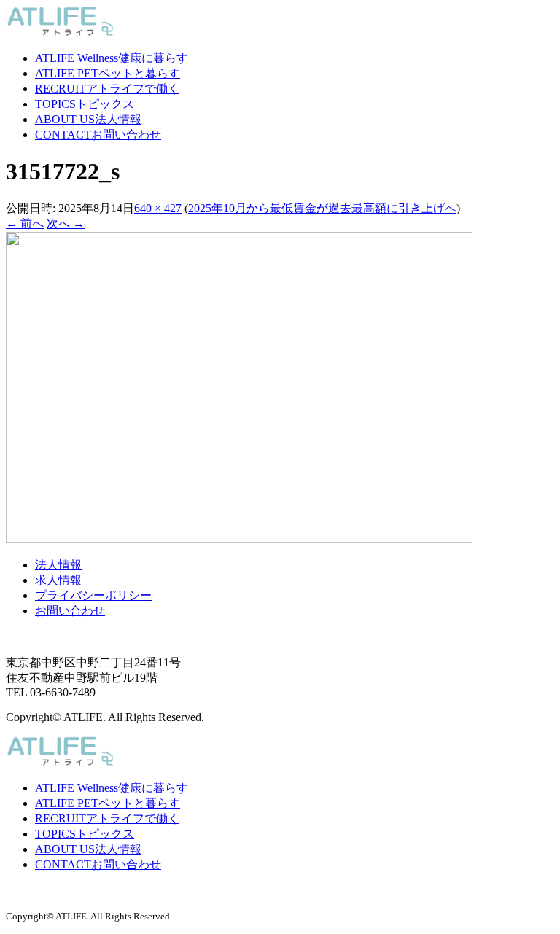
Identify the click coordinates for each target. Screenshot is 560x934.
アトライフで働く (107, 88)
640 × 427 (158, 208)
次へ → (66, 223)
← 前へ (25, 223)
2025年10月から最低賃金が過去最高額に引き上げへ (322, 208)
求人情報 (58, 580)
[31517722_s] (239, 539)
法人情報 (88, 119)
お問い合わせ (98, 134)
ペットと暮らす (107, 73)
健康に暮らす (111, 58)
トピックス (84, 104)
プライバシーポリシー (93, 595)
